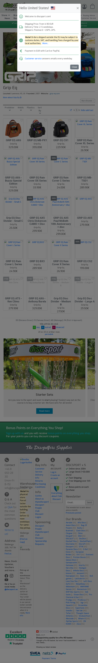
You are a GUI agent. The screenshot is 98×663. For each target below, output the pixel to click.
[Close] (78, 8)
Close (74, 67)
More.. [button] (45, 43)
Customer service (33, 58)
